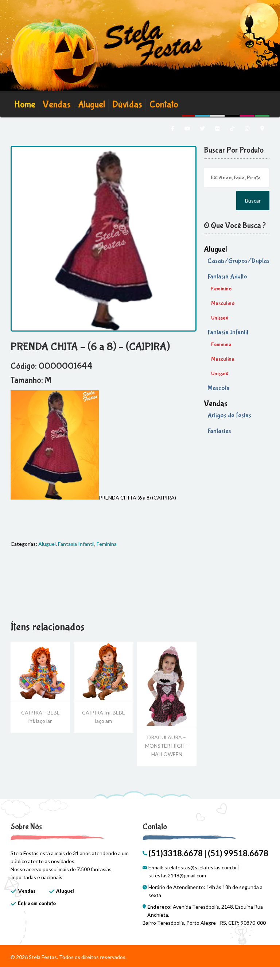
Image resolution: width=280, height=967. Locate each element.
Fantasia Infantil (76, 544)
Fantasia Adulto (227, 277)
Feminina (107, 544)
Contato (163, 104)
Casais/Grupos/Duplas (238, 261)
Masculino (222, 303)
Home (24, 104)
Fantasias (219, 431)
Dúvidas (127, 104)
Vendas (57, 104)
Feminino (221, 288)
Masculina (222, 359)
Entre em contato (37, 903)
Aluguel (91, 104)
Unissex (220, 317)
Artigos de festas (229, 415)
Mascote (218, 388)
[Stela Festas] (107, 56)
